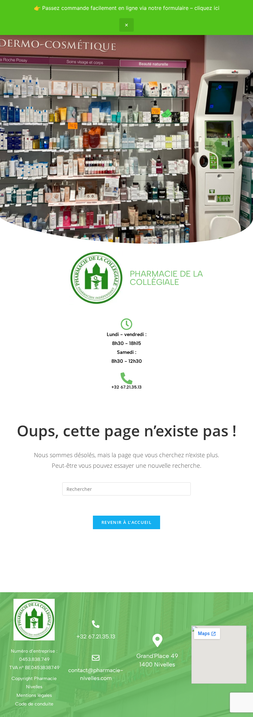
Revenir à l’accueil (126, 522)
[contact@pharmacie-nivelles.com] (95, 658)
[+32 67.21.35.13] (126, 378)
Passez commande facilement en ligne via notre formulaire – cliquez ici (130, 8)
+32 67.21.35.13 (126, 387)
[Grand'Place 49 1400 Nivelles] (157, 640)
